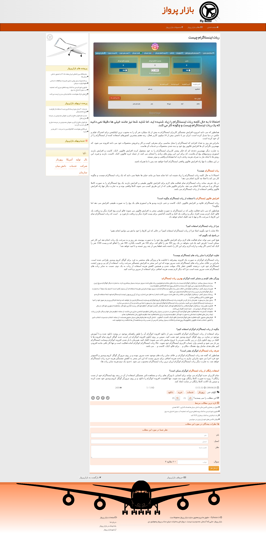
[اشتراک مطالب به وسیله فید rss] (93, 398)
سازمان (83, 172)
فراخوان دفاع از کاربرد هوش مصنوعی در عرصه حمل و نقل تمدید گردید (68, 123)
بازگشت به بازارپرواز (89, 477)
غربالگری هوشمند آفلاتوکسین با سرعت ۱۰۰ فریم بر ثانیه (69, 130)
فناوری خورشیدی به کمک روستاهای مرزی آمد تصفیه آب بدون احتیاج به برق (191, 411)
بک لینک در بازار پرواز (107, 526)
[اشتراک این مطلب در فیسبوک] (103, 398)
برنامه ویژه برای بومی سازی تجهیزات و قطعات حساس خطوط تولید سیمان (68, 82)
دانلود (170, 392)
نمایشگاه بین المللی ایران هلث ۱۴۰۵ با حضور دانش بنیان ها (69, 75)
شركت (83, 166)
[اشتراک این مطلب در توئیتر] (98, 398)
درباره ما (113, 522)
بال (85, 159)
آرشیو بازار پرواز (110, 529)
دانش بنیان (60, 166)
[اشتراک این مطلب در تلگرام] (108, 398)
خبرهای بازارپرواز (175, 477)
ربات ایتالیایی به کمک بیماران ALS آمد (204, 415)
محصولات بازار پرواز (173, 27)
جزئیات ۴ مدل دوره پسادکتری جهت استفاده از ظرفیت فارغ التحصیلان (68, 110)
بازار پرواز (178, 9)
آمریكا (69, 159)
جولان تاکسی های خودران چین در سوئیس (203, 419)
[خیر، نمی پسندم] (177, 398)
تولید (78, 159)
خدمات (190, 392)
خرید (180, 392)
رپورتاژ (201, 392)
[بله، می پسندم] (190, 398)
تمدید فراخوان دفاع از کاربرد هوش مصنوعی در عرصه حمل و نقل (68, 117)
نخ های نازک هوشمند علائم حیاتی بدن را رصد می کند (68, 94)
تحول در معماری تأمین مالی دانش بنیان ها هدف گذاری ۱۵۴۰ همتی (195, 407)
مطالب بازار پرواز (193, 27)
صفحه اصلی (212, 27)
